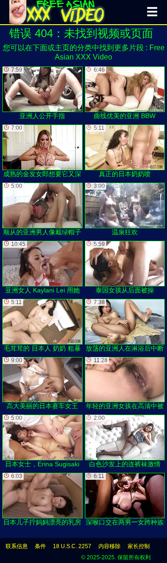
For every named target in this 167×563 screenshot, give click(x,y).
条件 (40, 546)
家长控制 (139, 546)
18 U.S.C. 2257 (72, 546)
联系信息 (17, 546)
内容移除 (109, 546)
